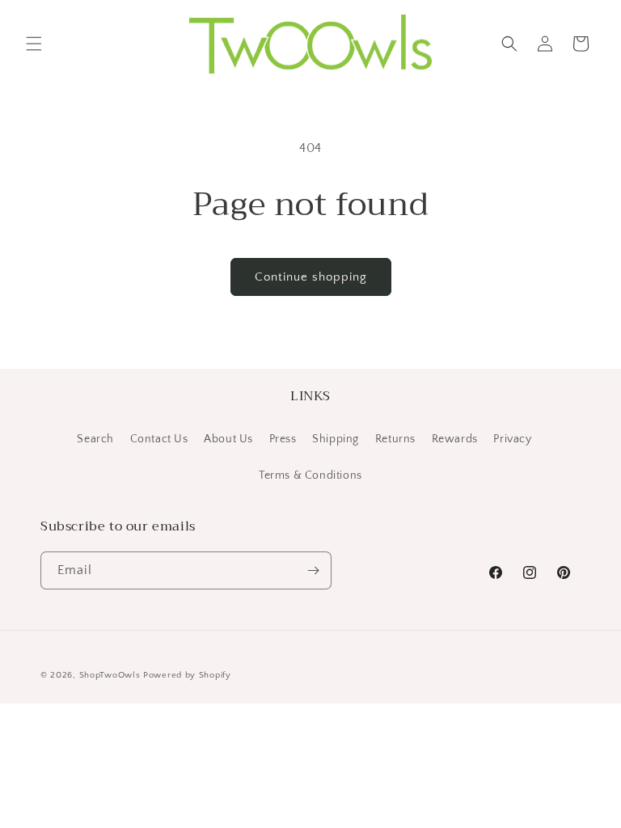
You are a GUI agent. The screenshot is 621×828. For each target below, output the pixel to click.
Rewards (455, 439)
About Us (228, 439)
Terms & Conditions (310, 475)
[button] (34, 43)
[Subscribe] (313, 570)
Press (283, 439)
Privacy (512, 439)
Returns (395, 439)
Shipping (335, 439)
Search (95, 439)
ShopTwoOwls (111, 675)
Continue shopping (311, 277)
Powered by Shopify (187, 675)
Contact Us (159, 439)
